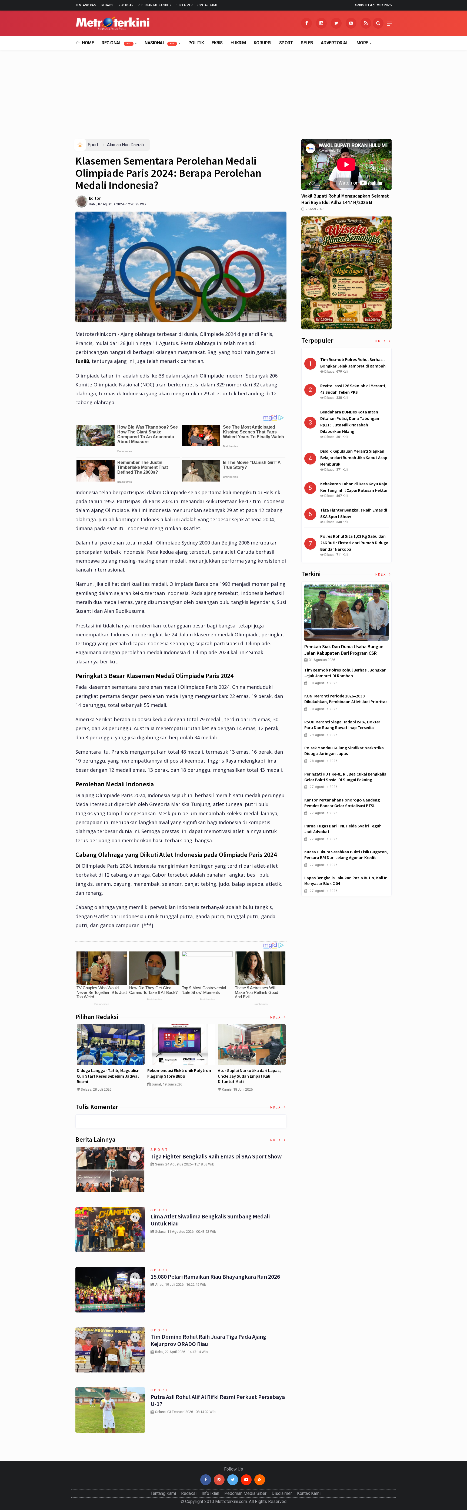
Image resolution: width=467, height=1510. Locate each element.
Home (87, 42)
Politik (196, 42)
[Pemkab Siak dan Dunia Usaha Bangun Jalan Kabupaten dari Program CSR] (346, 612)
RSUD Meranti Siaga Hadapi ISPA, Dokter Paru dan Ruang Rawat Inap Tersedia (342, 724)
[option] (110, 1060)
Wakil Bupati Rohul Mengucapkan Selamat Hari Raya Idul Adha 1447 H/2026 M (345, 199)
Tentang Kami (86, 5)
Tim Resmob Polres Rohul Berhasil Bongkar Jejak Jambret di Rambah (345, 672)
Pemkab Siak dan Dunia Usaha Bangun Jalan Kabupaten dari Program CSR (343, 649)
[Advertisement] (233, 98)
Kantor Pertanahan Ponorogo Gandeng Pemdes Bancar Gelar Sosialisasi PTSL (342, 802)
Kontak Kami (207, 5)
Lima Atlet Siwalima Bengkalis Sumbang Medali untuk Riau (210, 1219)
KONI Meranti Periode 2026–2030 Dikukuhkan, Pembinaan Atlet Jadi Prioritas (345, 698)
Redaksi (107, 5)
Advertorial (335, 42)
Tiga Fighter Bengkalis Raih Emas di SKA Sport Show (216, 1156)
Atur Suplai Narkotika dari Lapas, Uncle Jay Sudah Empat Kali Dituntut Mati (249, 1076)
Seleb (307, 42)
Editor (95, 198)
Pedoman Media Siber (154, 5)
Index (275, 1017)
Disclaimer (184, 5)
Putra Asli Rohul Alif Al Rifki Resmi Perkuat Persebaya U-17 (218, 1400)
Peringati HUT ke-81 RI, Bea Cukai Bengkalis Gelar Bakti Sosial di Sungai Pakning (345, 776)
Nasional (159, 42)
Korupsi (262, 42)
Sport (286, 42)
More (362, 42)
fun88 (82, 361)
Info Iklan (126, 5)
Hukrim (238, 42)
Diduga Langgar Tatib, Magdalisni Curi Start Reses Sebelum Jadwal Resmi (109, 1076)
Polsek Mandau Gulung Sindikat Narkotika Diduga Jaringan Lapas (344, 750)
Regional (116, 42)
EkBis (217, 42)
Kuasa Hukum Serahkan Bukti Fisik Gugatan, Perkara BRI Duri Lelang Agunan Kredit (346, 854)
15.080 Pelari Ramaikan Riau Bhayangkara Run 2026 (215, 1276)
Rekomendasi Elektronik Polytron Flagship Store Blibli (179, 1073)
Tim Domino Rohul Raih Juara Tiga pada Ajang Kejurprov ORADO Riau (208, 1340)
